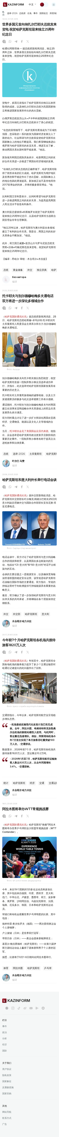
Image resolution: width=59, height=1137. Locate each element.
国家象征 (6, 1081)
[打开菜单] (53, 4)
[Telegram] (16, 42)
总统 (5, 270)
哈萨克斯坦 (31, 614)
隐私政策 (6, 1075)
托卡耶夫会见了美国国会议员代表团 (29, 431)
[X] (27, 42)
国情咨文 (43, 13)
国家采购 (6, 1093)
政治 (4, 1032)
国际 (4, 1050)
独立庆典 (42, 270)
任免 (29, 13)
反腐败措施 (8, 1087)
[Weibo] (24, 1008)
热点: (3, 13)
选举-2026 (12, 13)
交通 (41, 783)
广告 (4, 1124)
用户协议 (6, 1069)
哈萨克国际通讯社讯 (15, 316)
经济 (32, 783)
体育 (5, 968)
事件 (35, 13)
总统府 (22, 13)
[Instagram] (4, 42)
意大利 (45, 614)
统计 (5, 783)
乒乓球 (47, 968)
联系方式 (6, 1118)
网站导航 (6, 1111)
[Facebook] (22, 42)
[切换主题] (44, 4)
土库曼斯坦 (35, 453)
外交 (29, 270)
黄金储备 (18, 270)
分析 (4, 1038)
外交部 (16, 614)
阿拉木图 (18, 968)
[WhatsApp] (10, 42)
